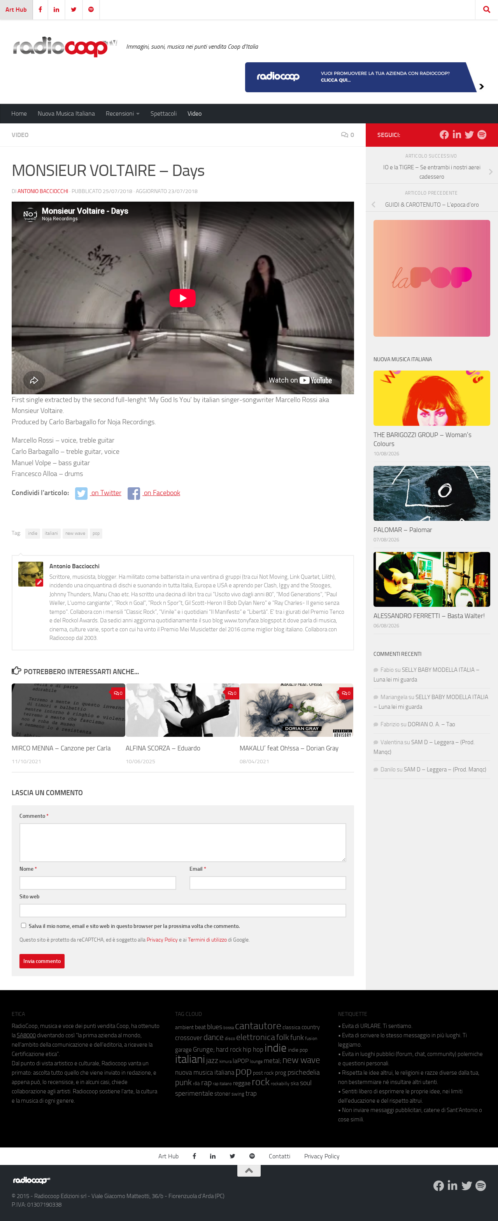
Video (195, 113)
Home (19, 113)
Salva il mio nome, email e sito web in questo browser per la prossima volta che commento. (134, 926)
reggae (242, 1083)
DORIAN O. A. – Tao (431, 724)
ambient (184, 1027)
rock (261, 1082)
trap (251, 1093)
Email (197, 869)
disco (230, 1038)
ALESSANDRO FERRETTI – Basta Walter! (429, 616)
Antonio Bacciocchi (43, 191)
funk (297, 1037)
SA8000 (26, 1035)
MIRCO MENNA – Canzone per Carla (61, 748)
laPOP (241, 1061)
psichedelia (304, 1072)
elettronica (255, 1037)
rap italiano (222, 1083)
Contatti (279, 1156)
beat (200, 1027)
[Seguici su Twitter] (469, 134)
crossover (188, 1038)
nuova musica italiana (204, 1072)
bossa (228, 1027)
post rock (263, 1073)
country (311, 1027)
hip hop (253, 1049)
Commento (34, 816)
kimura (225, 1061)
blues (214, 1026)
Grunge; (204, 1049)
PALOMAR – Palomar (403, 530)
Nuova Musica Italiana (66, 113)
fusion (311, 1038)
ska (295, 1083)
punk (183, 1082)
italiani (51, 533)
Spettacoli (164, 113)
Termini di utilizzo (207, 939)
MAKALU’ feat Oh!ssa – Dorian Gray (289, 748)
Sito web (29, 896)
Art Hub (16, 9)
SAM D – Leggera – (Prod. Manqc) (445, 769)
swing (237, 1094)
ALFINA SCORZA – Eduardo (163, 748)
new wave (75, 533)
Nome (28, 869)
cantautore (258, 1026)
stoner (222, 1093)
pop (96, 533)
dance (213, 1037)
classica (291, 1027)
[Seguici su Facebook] (444, 134)
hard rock (229, 1049)
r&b (196, 1083)
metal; (272, 1061)
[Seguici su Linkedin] (456, 134)
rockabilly (280, 1083)
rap (206, 1082)
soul (306, 1083)
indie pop (298, 1050)
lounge (256, 1061)
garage (183, 1049)
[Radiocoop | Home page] (65, 46)
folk (282, 1037)
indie (32, 533)
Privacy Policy (162, 939)
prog (280, 1072)
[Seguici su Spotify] (481, 134)
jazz (212, 1060)
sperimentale (194, 1093)
